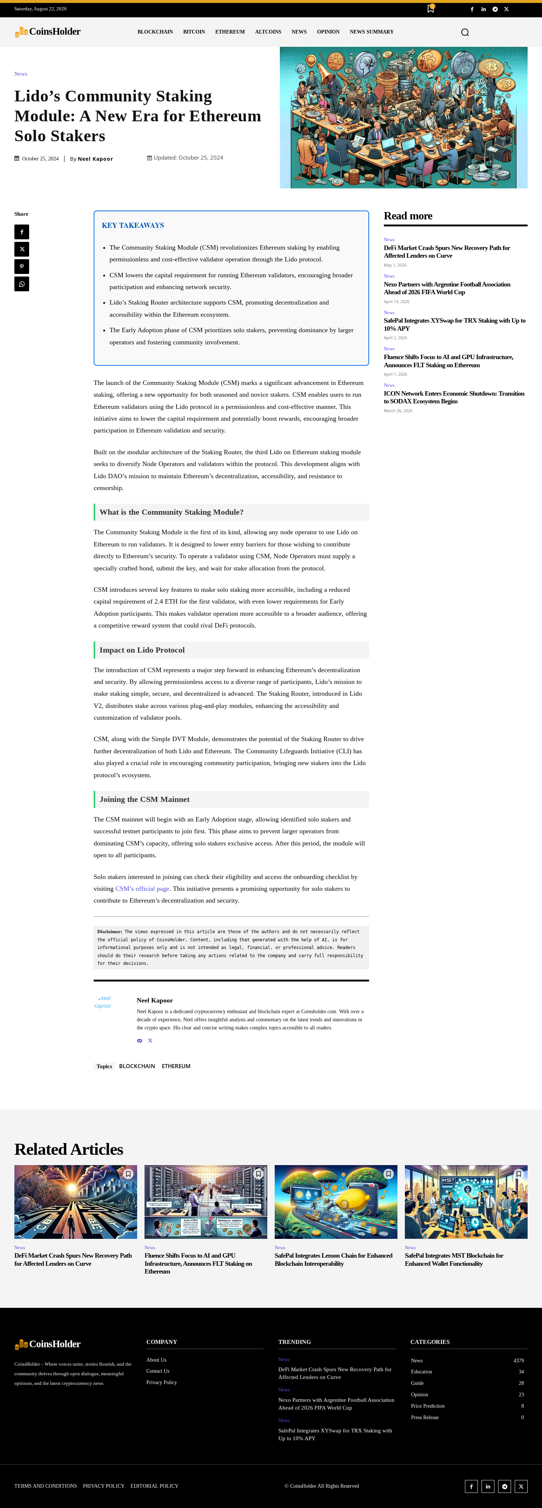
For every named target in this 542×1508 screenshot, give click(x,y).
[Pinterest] (21, 266)
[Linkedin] (483, 9)
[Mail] (139, 1039)
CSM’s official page (142, 888)
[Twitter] (506, 9)
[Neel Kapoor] (111, 1019)
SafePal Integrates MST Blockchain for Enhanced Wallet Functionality (454, 1259)
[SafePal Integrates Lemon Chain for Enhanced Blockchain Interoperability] (336, 1202)
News (20, 74)
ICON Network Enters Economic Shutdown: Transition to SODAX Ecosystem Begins (454, 397)
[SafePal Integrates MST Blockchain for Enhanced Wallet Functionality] (466, 1202)
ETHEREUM (176, 1066)
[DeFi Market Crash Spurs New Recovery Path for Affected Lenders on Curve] (75, 1202)
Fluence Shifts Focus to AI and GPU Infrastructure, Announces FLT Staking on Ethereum (198, 1263)
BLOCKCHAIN (137, 1066)
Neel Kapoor (95, 159)
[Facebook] (472, 9)
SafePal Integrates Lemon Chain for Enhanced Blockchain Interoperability (333, 1259)
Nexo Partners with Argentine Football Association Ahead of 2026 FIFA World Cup (447, 288)
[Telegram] (495, 9)
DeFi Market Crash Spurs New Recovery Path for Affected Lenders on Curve (447, 252)
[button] (465, 32)
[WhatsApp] (21, 284)
